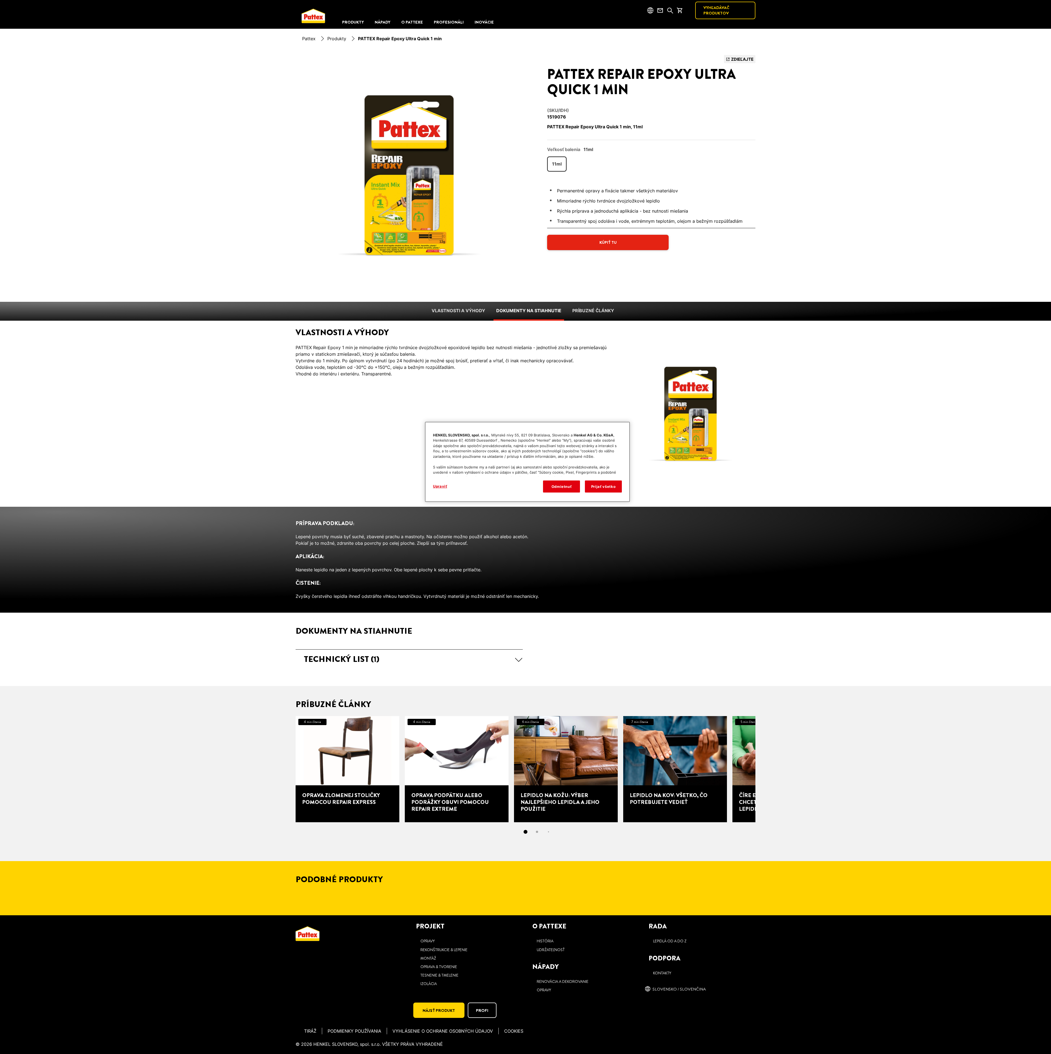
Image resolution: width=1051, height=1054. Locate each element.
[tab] (525, 832)
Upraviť (440, 486)
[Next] (765, 769)
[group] (409, 175)
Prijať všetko (603, 486)
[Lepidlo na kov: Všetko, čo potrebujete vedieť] (675, 769)
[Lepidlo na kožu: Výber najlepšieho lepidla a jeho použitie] (566, 769)
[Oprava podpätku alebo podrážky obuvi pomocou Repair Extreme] (457, 769)
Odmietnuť (562, 486)
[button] (409, 659)
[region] (527, 462)
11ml (557, 164)
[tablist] (525, 831)
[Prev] (285, 769)
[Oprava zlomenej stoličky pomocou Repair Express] (347, 769)
